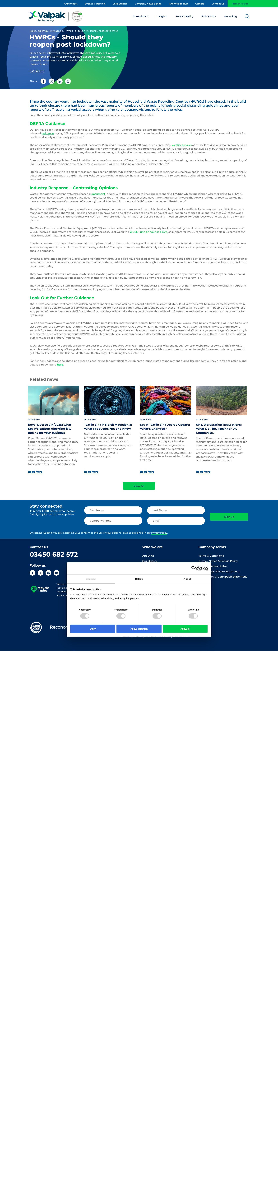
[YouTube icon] (56, 573)
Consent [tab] (91, 578)
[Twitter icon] (40, 573)
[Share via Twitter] (51, 81)
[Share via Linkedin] (60, 81)
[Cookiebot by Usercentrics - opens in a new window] (194, 568)
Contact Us (218, 3)
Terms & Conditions (211, 555)
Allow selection (139, 628)
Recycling (230, 16)
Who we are (152, 547)
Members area (240, 3)
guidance (48, 133)
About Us (148, 555)
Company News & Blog (148, 3)
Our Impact (71, 3)
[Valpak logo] (56, 16)
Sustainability (184, 16)
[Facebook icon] (32, 573)
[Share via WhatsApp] (68, 81)
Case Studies (120, 3)
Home (33, 31)
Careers (199, 3)
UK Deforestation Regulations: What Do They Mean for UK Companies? (219, 429)
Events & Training (95, 3)
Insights (162, 16)
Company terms (212, 547)
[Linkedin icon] (48, 573)
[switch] (120, 616)
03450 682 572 (54, 554)
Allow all (185, 628)
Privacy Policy (159, 532)
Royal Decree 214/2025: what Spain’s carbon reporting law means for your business (49, 429)
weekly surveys (182, 145)
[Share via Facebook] (43, 81)
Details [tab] (139, 578)
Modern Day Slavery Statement (219, 571)
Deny (93, 628)
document (98, 193)
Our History (149, 561)
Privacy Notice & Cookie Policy (218, 561)
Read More (35, 471)
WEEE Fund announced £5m (149, 231)
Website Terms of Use (213, 566)
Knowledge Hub (178, 3)
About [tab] (187, 578)
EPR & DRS (209, 16)
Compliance (140, 16)
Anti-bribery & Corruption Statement (223, 576)
